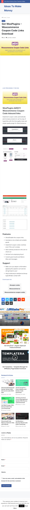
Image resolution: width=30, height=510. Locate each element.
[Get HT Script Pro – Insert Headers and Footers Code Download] (22, 382)
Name (3, 459)
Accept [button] (21, 506)
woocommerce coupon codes (15, 292)
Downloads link (7, 279)
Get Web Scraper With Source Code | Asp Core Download (7, 406)
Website (3, 472)
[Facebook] (3, 299)
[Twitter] (7, 299)
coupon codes (15, 285)
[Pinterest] (19, 299)
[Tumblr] (15, 299)
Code (8, 17)
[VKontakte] (3, 303)
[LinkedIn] (11, 299)
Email (3, 466)
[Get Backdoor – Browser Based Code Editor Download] (22, 416)
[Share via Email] (7, 303)
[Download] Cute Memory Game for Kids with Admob (7, 422)
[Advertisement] (15, 72)
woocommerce (15, 289)
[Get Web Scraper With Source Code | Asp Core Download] (7, 400)
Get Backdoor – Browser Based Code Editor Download (22, 422)
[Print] (11, 303)
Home (4, 17)
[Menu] (2, 9)
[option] (15, 317)
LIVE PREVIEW (7, 88)
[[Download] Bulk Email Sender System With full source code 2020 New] (7, 382)
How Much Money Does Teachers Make (14, 1)
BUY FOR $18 (15, 88)
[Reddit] (23, 299)
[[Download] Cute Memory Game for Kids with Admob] (7, 416)
